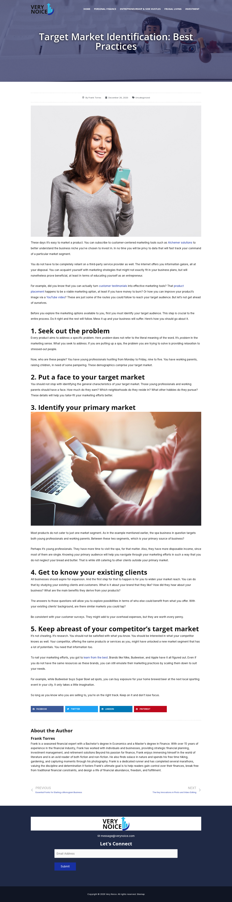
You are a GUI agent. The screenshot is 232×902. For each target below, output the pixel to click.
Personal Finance (105, 8)
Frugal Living (172, 8)
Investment (192, 8)
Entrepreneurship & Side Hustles (140, 8)
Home (86, 8)
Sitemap (141, 894)
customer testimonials (113, 285)
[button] (47, 709)
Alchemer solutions (180, 242)
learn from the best (96, 657)
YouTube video (55, 297)
